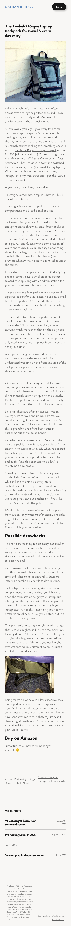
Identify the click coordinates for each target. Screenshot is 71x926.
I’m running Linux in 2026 (20, 834)
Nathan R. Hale (19, 7)
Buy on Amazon (21, 738)
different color (40, 646)
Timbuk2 (55, 383)
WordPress (56, 916)
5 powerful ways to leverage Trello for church (51, 779)
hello (59, 7)
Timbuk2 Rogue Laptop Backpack (35, 150)
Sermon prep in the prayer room (24, 855)
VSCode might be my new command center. (20, 822)
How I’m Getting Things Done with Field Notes (20, 781)
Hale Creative (58, 919)
